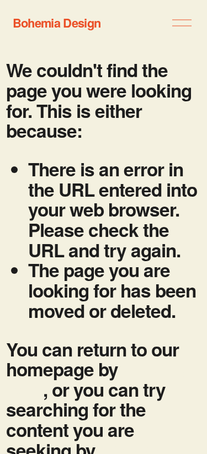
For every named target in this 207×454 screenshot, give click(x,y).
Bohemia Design (57, 22)
